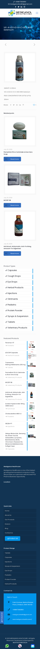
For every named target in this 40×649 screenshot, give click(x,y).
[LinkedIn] (21, 7)
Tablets (7, 553)
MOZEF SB (7, 200)
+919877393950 (20, 2)
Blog (6, 528)
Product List (13, 538)
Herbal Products (11, 584)
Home (7, 511)
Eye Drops (8, 571)
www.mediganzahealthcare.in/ (22, 619)
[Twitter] (18, 7)
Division (7, 524)
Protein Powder (10, 579)
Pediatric (8, 575)
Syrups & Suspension (12, 566)
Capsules (8, 557)
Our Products (9, 520)
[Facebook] (16, 7)
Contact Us (9, 533)
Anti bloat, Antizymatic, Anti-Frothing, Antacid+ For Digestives (17, 247)
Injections (8, 562)
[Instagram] (24, 7)
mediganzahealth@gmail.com (21, 4)
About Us (8, 515)
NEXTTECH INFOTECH (20, 642)
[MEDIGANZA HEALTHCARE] (20, 13)
